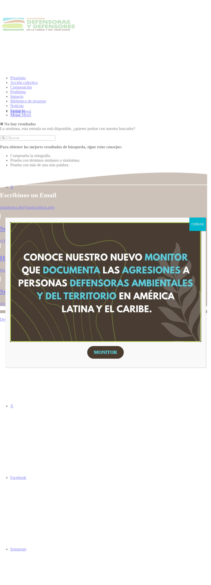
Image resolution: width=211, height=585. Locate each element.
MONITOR (105, 352)
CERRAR (197, 224)
